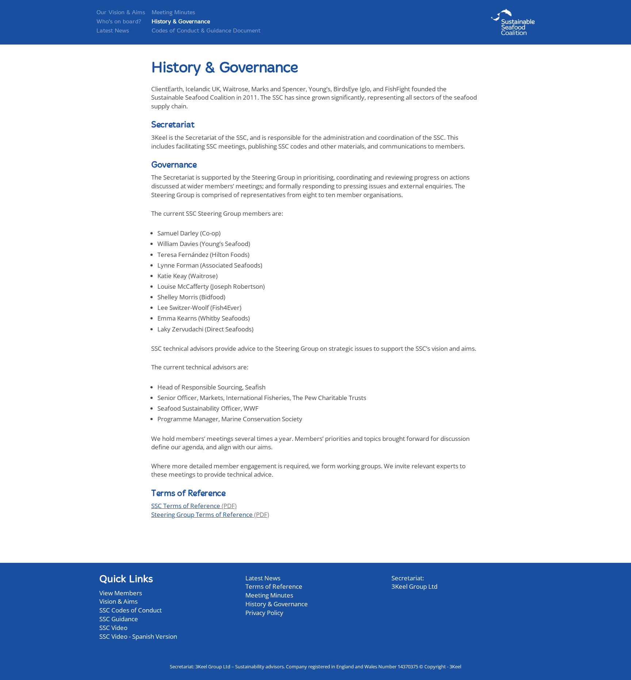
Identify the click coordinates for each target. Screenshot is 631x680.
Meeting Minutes (173, 13)
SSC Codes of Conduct (130, 610)
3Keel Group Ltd (414, 586)
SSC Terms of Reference (185, 506)
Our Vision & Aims (120, 13)
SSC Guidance (118, 619)
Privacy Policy (264, 612)
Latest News (112, 31)
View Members (120, 593)
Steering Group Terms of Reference (202, 514)
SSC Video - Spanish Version (138, 636)
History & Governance (181, 22)
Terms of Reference (273, 586)
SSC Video (113, 627)
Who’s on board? (118, 22)
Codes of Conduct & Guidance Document (206, 31)
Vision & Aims (118, 601)
